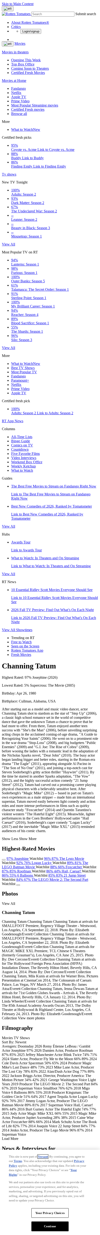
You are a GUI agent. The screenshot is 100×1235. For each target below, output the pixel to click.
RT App (8, 421)
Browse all (19, 114)
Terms (18, 1161)
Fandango (18, 88)
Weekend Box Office (26, 462)
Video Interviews (23, 458)
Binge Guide (20, 441)
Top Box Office (22, 64)
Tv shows (9, 174)
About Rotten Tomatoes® (30, 22)
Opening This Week (26, 60)
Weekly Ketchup (23, 466)
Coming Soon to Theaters (30, 68)
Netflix (16, 93)
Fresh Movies (21, 655)
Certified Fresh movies (27, 109)
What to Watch (25, 129)
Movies (19, 43)
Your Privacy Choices (50, 1213)
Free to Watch (21, 642)
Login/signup (30, 31)
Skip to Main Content (17, 4)
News (19, 421)
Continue (50, 1226)
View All (8, 244)
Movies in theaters (15, 52)
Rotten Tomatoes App (27, 650)
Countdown (20, 449)
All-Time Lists (21, 437)
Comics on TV (22, 445)
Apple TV (18, 97)
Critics (16, 27)
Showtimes (24, 630)
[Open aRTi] (7, 8)
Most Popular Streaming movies (34, 105)
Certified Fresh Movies (28, 73)
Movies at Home (14, 81)
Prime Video (20, 101)
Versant (43, 1156)
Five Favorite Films (25, 454)
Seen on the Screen (25, 646)
